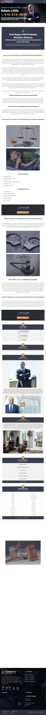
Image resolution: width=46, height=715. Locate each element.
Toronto (12, 513)
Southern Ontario (13, 508)
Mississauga (33, 505)
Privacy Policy (5, 711)
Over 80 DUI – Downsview (30, 676)
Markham (33, 503)
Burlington (34, 494)
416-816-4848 (15, 14)
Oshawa (33, 508)
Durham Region (33, 495)
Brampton (13, 494)
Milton (13, 505)
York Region (33, 515)
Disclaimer (4, 713)
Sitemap (11, 713)
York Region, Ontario (11, 98)
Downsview (13, 495)
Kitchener (33, 502)
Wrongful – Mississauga (30, 677)
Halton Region (33, 499)
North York (34, 507)
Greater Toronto (34, 497)
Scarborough (33, 511)
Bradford (33, 492)
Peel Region (13, 510)
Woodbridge (13, 515)
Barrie (13, 492)
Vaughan (33, 513)
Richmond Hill (13, 511)
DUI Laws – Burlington (29, 679)
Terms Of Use (14, 711)
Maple (13, 503)
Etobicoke (13, 497)
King (33, 500)
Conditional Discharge (12, 67)
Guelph (13, 499)
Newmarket (13, 507)
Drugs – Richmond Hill (29, 674)
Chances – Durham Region (30, 681)
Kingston (13, 502)
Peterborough (33, 510)
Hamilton (13, 500)
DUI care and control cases (12, 60)
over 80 (20, 64)
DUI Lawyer (37, 45)
